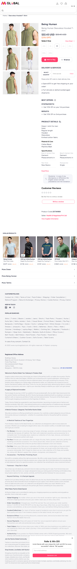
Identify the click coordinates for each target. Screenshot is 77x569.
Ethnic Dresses (55, 324)
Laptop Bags (27, 329)
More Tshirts (6, 283)
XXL (45, 53)
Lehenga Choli (43, 324)
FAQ (17, 297)
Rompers (8, 332)
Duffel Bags (19, 324)
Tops (23, 327)
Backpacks (9, 324)
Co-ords (65, 324)
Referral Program (11, 300)
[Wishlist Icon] (62, 3)
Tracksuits (65, 329)
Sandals (58, 321)
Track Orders (36, 297)
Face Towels (41, 335)
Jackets (28, 318)
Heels (62, 327)
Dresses (8, 327)
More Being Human (9, 276)
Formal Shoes (49, 321)
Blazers (21, 318)
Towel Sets (52, 335)
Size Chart (69, 41)
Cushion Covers (25, 337)
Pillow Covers (58, 332)
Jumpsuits (16, 327)
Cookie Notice (53, 300)
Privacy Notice (40, 300)
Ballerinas (42, 327)
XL (71, 46)
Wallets (36, 329)
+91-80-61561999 (66, 368)
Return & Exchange (26, 300)
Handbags (17, 329)
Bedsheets (27, 332)
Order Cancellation (58, 297)
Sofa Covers (37, 337)
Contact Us (9, 297)
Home (5, 15)
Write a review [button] (58, 202)
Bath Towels (9, 335)
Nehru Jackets (20, 321)
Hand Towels (30, 335)
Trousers (59, 318)
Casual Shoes (37, 321)
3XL (51, 53)
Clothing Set (45, 329)
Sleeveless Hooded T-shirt (18, 15)
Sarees (27, 324)
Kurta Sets (9, 321)
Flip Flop (66, 321)
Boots (50, 327)
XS (45, 46)
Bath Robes (20, 335)
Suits (28, 321)
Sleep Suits (17, 332)
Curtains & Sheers (11, 337)
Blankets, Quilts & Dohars (42, 332)
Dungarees (55, 329)
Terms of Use (25, 297)
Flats (56, 327)
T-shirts (14, 318)
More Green (6, 269)
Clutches (8, 329)
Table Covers (49, 337)
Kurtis (34, 324)
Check (71, 73)
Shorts (41, 318)
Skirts (35, 327)
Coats (29, 327)
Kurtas (66, 318)
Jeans (35, 318)
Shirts (7, 318)
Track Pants (50, 318)
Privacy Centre (65, 300)
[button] (65, 59)
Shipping (46, 297)
